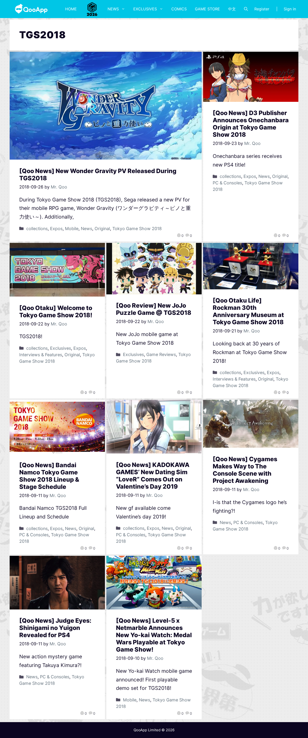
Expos (56, 228)
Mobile (71, 228)
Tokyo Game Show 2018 (137, 228)
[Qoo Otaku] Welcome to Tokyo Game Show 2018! (55, 311)
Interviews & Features (40, 354)
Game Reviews (161, 354)
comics (179, 8)
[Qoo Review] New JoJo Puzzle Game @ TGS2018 (153, 309)
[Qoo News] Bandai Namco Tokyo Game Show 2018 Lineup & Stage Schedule (49, 475)
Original (102, 228)
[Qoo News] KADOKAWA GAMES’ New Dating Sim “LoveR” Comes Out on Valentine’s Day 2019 (152, 475)
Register (261, 8)
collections (37, 228)
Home (71, 8)
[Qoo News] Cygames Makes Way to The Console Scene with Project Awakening (245, 469)
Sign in (290, 8)
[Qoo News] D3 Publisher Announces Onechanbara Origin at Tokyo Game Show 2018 (251, 123)
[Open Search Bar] (246, 8)
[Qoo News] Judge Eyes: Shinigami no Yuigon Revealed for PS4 (55, 628)
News (113, 8)
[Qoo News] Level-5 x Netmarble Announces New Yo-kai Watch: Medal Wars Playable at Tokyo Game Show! (154, 635)
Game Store (207, 8)
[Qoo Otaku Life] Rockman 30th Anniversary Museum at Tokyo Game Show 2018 (248, 311)
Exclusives (145, 8)
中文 (232, 8)
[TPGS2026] (92, 9)
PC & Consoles (227, 182)
